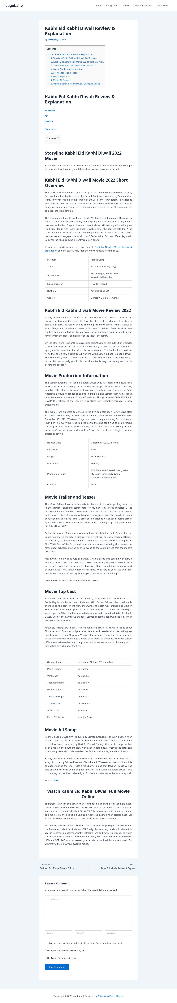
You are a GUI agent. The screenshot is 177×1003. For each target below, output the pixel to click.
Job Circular (162, 5)
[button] (58, 49)
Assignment (112, 5)
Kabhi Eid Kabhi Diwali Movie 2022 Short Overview (77, 62)
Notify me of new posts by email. (62, 958)
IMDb (56, 780)
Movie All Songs (59, 80)
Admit (98, 5)
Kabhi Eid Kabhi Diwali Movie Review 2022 (73, 65)
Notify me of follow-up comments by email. (67, 950)
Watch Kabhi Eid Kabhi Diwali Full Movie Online (75, 83)
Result (126, 5)
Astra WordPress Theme (110, 996)
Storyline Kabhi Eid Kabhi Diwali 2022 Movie (73, 58)
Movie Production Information (66, 69)
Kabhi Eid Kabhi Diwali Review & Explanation (69, 54)
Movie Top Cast (59, 76)
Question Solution (142, 5)
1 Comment (50, 110)
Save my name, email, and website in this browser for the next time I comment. (85, 943)
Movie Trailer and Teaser (64, 72)
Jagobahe (14, 5)
